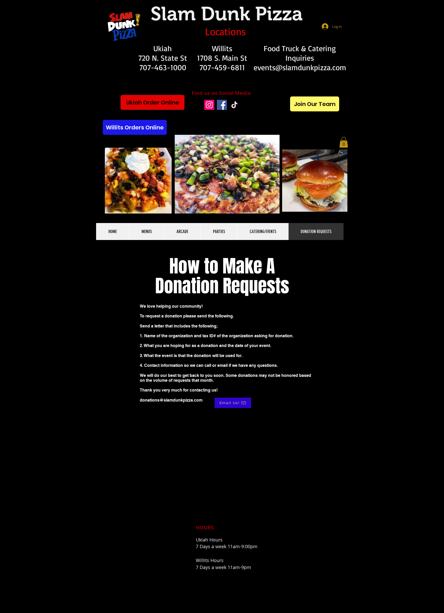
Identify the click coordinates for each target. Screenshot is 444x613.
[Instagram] (209, 105)
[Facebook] (222, 105)
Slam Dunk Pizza (227, 13)
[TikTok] (234, 105)
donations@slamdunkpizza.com (171, 400)
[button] (343, 142)
